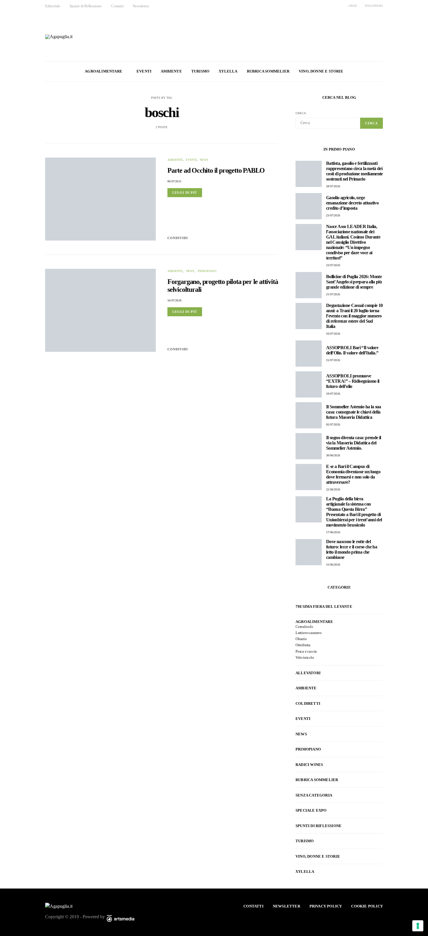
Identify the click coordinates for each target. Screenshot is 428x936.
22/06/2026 (333, 489)
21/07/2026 (333, 294)
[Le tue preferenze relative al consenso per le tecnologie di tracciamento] (417, 925)
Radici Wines (309, 764)
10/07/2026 (333, 393)
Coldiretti (308, 703)
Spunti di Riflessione (86, 6)
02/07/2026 (333, 424)
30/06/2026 (333, 455)
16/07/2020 (174, 300)
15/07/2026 (333, 360)
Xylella (228, 71)
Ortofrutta (303, 645)
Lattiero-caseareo (309, 633)
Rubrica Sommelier (268, 71)
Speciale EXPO (311, 810)
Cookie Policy (367, 906)
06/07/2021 (174, 181)
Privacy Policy (325, 906)
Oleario (301, 639)
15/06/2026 (333, 564)
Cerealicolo (304, 626)
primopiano (207, 271)
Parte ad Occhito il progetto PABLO (216, 170)
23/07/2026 (333, 215)
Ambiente (171, 71)
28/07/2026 (333, 186)
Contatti (117, 6)
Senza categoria (314, 795)
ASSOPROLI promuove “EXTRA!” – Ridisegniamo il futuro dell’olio (352, 381)
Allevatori (308, 673)
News (204, 159)
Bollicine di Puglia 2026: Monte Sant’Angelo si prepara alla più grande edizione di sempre (354, 281)
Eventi (144, 71)
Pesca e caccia (306, 651)
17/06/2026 (333, 532)
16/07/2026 (333, 333)
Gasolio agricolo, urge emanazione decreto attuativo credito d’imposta (352, 203)
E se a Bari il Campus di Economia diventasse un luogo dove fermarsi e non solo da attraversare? (353, 474)
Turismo (200, 71)
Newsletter (141, 6)
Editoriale (52, 6)
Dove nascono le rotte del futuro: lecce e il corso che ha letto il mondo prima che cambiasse (351, 549)
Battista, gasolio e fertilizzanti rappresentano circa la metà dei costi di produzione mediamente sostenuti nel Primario (354, 171)
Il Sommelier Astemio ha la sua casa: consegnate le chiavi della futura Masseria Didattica (353, 412)
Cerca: (301, 113)
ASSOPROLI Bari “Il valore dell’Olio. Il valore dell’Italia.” (352, 350)
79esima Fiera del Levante (324, 606)
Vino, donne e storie (321, 71)
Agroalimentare (103, 71)
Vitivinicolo (305, 657)
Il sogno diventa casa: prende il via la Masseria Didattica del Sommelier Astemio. (353, 443)
